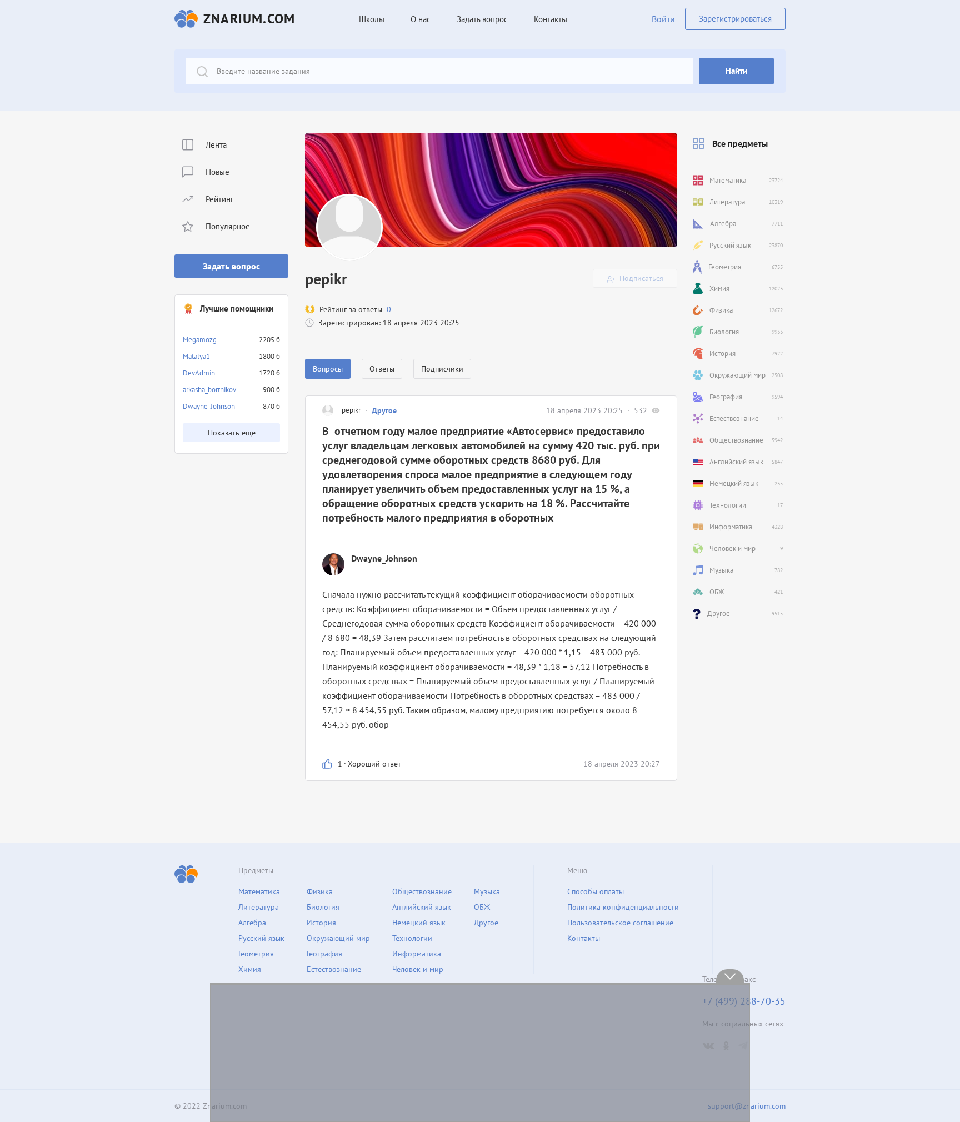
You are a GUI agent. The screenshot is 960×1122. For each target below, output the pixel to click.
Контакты (550, 19)
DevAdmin (199, 373)
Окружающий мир (338, 938)
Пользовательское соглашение (620, 923)
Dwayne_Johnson (209, 406)
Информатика (416, 954)
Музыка (487, 891)
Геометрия (256, 954)
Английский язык (421, 907)
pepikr (351, 410)
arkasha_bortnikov (209, 389)
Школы (371, 19)
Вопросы (328, 369)
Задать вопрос (231, 266)
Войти (663, 18)
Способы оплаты (595, 891)
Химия (249, 969)
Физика (320, 891)
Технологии (412, 938)
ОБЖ (482, 907)
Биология (323, 907)
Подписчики (442, 369)
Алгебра (252, 923)
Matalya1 (196, 356)
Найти (736, 71)
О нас (421, 19)
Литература (258, 907)
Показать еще (232, 433)
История (321, 923)
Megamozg (200, 339)
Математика (259, 891)
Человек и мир (417, 969)
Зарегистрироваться (735, 18)
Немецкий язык (419, 923)
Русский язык (261, 938)
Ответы (381, 369)
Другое (384, 410)
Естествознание (334, 969)
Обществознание (422, 891)
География (324, 954)
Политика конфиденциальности (623, 907)
